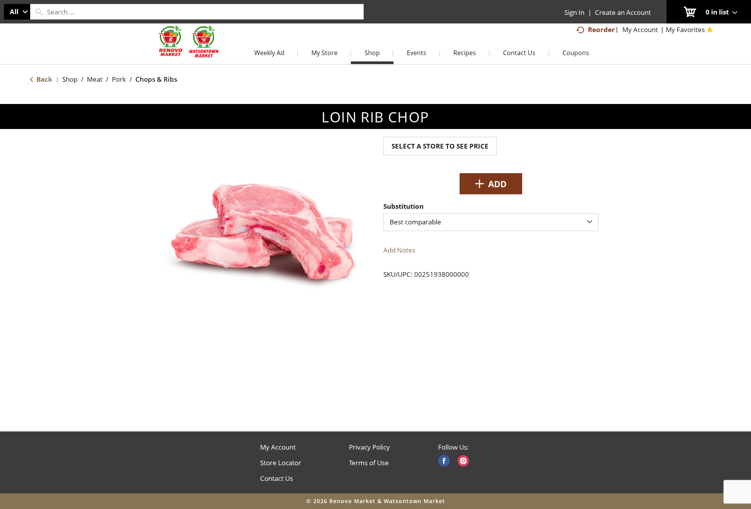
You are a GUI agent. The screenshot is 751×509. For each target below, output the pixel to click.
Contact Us (276, 478)
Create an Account (623, 12)
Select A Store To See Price (440, 146)
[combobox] (17, 12)
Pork (119, 79)
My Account (278, 447)
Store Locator (280, 463)
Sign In (574, 12)
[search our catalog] (38, 12)
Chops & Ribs (156, 79)
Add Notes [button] (399, 250)
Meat (94, 79)
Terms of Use (369, 463)
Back (43, 79)
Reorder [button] (601, 29)
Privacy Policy (369, 447)
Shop (69, 79)
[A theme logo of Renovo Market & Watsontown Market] (188, 49)
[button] (491, 183)
